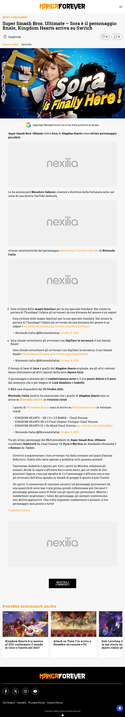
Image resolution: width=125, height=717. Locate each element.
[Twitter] (13, 689)
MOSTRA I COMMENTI (63, 583)
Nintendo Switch (31, 399)
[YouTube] (33, 689)
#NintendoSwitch (84, 407)
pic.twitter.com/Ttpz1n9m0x (69, 354)
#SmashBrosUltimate (36, 326)
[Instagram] (23, 689)
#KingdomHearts (38, 407)
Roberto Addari (10, 44)
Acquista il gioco (19, 510)
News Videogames (15, 17)
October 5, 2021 (69, 333)
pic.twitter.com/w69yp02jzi (94, 425)
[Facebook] (4, 689)
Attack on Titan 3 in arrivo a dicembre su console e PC (72, 643)
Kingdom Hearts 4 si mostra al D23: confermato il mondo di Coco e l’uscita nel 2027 (24, 644)
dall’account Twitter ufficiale (79, 250)
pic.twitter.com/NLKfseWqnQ (70, 326)
